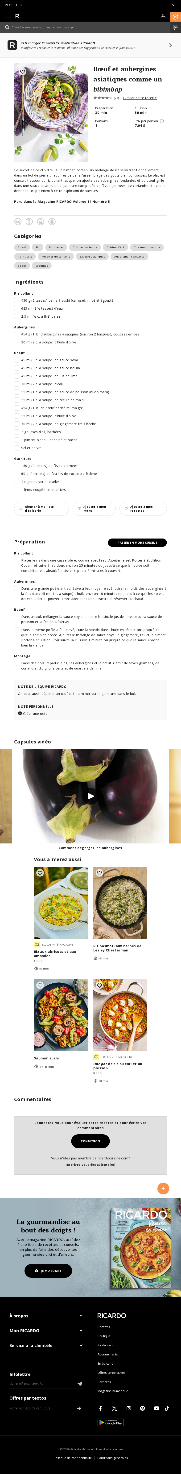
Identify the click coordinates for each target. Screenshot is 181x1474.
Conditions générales (112, 1458)
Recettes (104, 1327)
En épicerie (105, 1363)
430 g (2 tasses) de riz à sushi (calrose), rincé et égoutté (67, 300)
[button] (175, 17)
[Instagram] (129, 1408)
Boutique (104, 1336)
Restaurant (106, 1345)
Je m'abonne (51, 1271)
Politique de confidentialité (73, 1458)
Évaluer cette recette (140, 98)
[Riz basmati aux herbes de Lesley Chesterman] (120, 903)
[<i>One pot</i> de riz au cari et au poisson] (120, 1015)
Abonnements (108, 1354)
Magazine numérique (113, 1391)
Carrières (104, 1382)
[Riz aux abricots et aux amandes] (61, 903)
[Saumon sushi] (61, 1015)
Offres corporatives (112, 1372)
